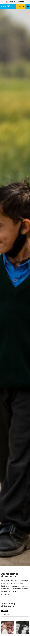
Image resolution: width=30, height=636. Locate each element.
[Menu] (28, 6)
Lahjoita (21, 6)
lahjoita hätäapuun (16, 1)
